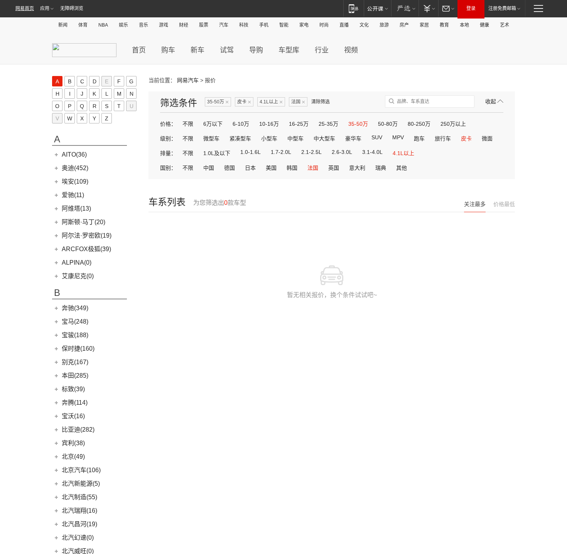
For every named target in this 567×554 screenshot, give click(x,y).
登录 (471, 8)
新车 (197, 50)
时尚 (324, 25)
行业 (322, 50)
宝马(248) (75, 321)
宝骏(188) (75, 335)
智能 (284, 25)
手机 (263, 25)
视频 (351, 50)
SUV (376, 137)
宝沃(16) (73, 416)
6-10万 (241, 124)
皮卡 (244, 102)
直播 (344, 25)
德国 (229, 168)
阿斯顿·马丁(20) (83, 222)
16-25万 (299, 124)
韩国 (292, 168)
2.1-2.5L (311, 152)
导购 (256, 50)
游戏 (163, 25)
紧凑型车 (240, 138)
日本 (250, 168)
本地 (464, 25)
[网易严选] (404, 8)
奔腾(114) (75, 402)
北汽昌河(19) (79, 524)
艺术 (504, 25)
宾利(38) (73, 443)
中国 (208, 168)
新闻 (63, 25)
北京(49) (73, 456)
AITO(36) (74, 154)
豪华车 (353, 138)
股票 (203, 25)
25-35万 (328, 124)
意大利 (357, 168)
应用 (44, 8)
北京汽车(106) (81, 470)
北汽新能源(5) (81, 483)
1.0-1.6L (250, 152)
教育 (444, 25)
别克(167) (75, 362)
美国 (271, 168)
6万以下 (213, 124)
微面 (487, 138)
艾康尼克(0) (78, 276)
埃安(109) (75, 181)
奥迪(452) (75, 168)
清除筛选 (320, 102)
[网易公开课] (377, 8)
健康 (484, 25)
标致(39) (73, 389)
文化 (364, 25)
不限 (187, 124)
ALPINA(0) (76, 262)
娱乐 (123, 25)
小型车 (269, 138)
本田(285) (75, 375)
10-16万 (269, 124)
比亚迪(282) (78, 429)
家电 (304, 25)
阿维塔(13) (76, 208)
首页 (139, 50)
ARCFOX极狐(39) (86, 249)
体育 (83, 25)
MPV (398, 137)
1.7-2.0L (281, 152)
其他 (401, 168)
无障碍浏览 (71, 8)
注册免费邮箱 (502, 8)
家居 (424, 25)
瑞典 (380, 168)
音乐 (143, 25)
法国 (298, 102)
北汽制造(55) (79, 497)
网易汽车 (188, 80)
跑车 (419, 138)
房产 (404, 25)
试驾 (227, 50)
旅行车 (443, 138)
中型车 (295, 138)
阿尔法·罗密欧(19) (86, 235)
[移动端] (353, 8)
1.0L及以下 (216, 153)
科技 (243, 25)
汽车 (223, 25)
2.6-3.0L (342, 152)
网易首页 (24, 8)
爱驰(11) (73, 195)
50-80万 (388, 124)
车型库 (288, 50)
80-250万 (419, 124)
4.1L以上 (271, 102)
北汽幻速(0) (78, 537)
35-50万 (218, 102)
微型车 (211, 138)
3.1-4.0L (372, 152)
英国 (333, 168)
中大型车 (324, 138)
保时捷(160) (78, 348)
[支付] (428, 8)
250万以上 (453, 124)
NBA (103, 25)
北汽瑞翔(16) (79, 510)
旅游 (384, 25)
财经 (183, 25)
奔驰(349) (75, 308)
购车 (168, 50)
